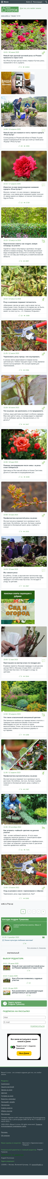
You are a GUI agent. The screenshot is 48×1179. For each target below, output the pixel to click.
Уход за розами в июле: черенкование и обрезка (23, 891)
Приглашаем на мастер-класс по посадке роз (21, 663)
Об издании (5, 1135)
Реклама (4, 1132)
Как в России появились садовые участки (27, 979)
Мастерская (5, 1114)
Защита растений (7, 1087)
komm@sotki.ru (37, 1164)
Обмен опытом (6, 1111)
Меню (6, 2)
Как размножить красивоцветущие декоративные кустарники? (27, 992)
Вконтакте (26, 1143)
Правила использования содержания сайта (21, 1125)
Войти (28, 2)
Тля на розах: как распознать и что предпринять (23, 411)
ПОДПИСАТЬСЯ (37, 1026)
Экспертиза (5, 1105)
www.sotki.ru (5, 16)
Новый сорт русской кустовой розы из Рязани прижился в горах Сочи (22, 57)
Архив (13, 16)
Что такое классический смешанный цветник (22, 717)
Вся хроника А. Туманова (36, 948)
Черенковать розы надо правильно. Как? (19, 894)
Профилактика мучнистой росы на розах (20, 518)
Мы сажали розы (10, 573)
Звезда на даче (6, 1090)
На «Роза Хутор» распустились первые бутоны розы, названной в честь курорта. (24, 62)
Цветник (4, 1093)
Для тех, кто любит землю (30, 8)
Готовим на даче (7, 1096)
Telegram (25, 1145)
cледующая (43, 912)
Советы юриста (6, 1108)
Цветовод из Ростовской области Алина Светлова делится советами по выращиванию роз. (22, 471)
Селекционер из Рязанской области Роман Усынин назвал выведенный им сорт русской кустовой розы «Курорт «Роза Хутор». (23, 139)
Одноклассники (36, 1143)
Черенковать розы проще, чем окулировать (21, 357)
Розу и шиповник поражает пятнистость (19, 302)
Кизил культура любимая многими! (19, 940)
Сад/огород (5, 1084)
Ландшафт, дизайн (8, 1102)
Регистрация (37, 2)
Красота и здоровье (8, 1099)
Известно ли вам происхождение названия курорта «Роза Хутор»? (21, 188)
